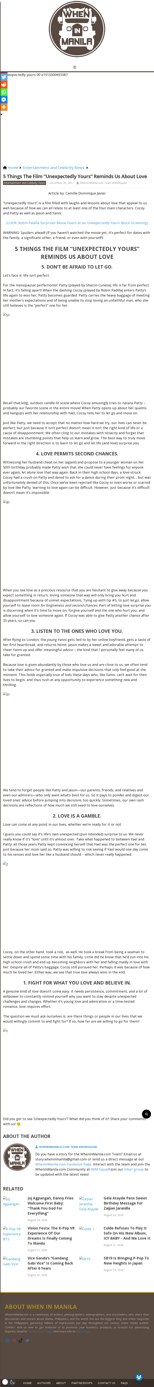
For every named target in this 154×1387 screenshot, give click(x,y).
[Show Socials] (139, 1377)
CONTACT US (106, 1383)
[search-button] (146, 1114)
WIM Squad (100, 1169)
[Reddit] (4, 84)
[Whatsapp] (4, 92)
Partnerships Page (40, 1331)
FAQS (124, 1383)
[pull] (77, 67)
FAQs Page (83, 1331)
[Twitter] (4, 77)
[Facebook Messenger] (4, 99)
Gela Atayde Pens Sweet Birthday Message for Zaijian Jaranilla (125, 1203)
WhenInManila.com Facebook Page (63, 1164)
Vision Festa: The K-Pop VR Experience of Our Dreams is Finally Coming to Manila (51, 1236)
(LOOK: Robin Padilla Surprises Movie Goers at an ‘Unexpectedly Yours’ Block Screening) (77, 223)
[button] (9, 1382)
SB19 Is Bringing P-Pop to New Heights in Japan (126, 1261)
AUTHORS (44, 1383)
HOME (28, 1383)
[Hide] (1, 114)
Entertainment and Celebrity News (24, 183)
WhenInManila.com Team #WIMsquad (103, 183)
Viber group (134, 1169)
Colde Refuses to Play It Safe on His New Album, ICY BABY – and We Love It (127, 1233)
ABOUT (61, 1383)
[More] (4, 107)
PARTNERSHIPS (82, 1383)
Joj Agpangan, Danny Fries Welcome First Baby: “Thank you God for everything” (51, 1206)
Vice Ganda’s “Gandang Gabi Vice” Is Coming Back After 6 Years (50, 1263)
